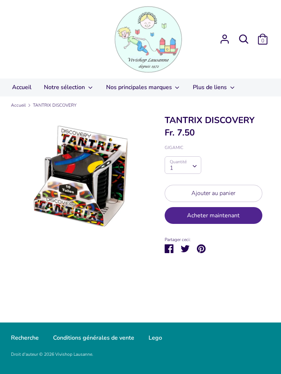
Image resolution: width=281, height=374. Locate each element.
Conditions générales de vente (93, 338)
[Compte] (224, 36)
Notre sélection (65, 87)
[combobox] (183, 165)
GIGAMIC (174, 147)
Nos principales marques (139, 87)
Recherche (25, 338)
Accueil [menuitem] (21, 87)
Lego (155, 338)
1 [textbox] (171, 168)
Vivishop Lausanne (73, 354)
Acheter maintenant (213, 215)
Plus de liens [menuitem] (210, 87)
